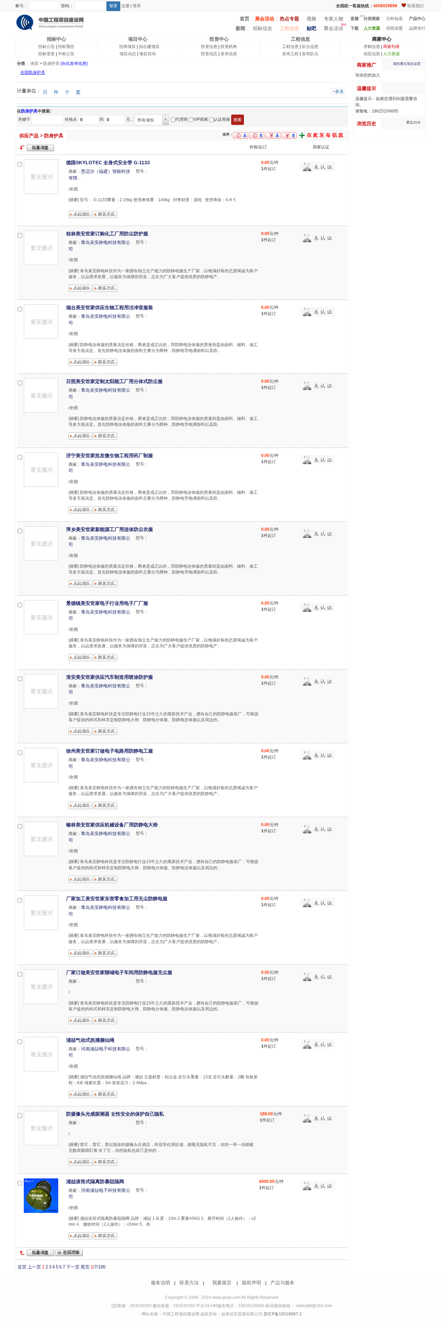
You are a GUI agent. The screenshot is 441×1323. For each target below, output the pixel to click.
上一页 (34, 1267)
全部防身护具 (32, 72)
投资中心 (219, 39)
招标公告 (46, 46)
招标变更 (46, 53)
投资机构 (228, 46)
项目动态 (128, 53)
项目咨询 (147, 53)
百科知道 (394, 18)
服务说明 (160, 1282)
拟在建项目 (149, 46)
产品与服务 (282, 1282)
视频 (311, 18)
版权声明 (251, 1282)
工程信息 (289, 28)
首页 (22, 1267)
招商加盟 (394, 28)
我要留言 (222, 1282)
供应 (34, 63)
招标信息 (262, 28)
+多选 (338, 91)
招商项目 (127, 46)
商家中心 (381, 39)
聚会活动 (333, 28)
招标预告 (66, 46)
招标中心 (56, 39)
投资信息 (209, 46)
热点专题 (289, 18)
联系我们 (415, 5)
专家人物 (333, 18)
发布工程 (290, 53)
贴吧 (311, 28)
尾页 (85, 1267)
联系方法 (189, 1282)
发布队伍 (310, 53)
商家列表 (391, 46)
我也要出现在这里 (407, 64)
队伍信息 (310, 46)
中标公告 (66, 53)
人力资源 (391, 53)
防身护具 (51, 63)
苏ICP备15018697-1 (282, 1314)
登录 (137, 5)
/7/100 (98, 1267)
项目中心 (137, 39)
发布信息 (228, 53)
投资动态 (209, 53)
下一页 (73, 1267)
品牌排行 (417, 28)
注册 (125, 5)
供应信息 (371, 53)
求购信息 (371, 46)
